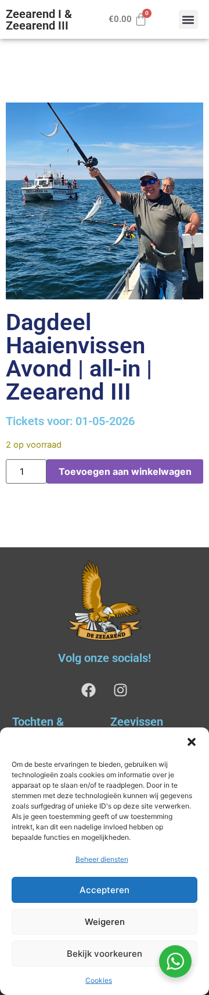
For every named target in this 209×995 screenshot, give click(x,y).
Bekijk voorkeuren (104, 953)
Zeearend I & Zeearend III (39, 19)
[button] (191, 742)
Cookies (98, 980)
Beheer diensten (101, 859)
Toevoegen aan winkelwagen (125, 471)
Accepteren (104, 889)
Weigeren (105, 921)
